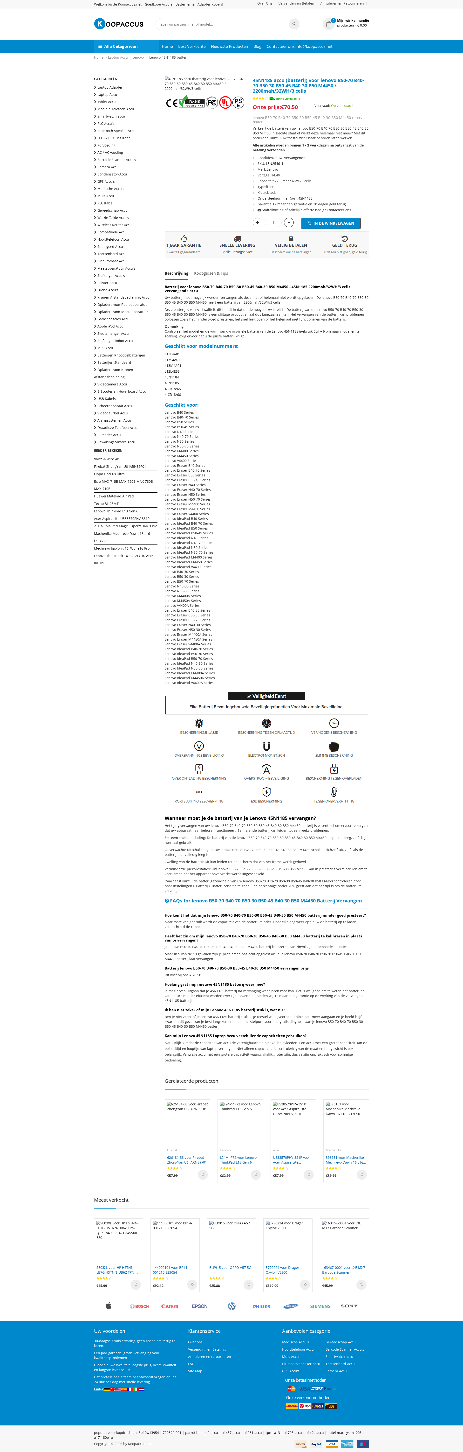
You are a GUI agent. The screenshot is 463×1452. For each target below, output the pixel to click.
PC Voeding (106, 145)
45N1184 (172, 377)
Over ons (195, 1342)
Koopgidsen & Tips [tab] (211, 273)
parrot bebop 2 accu (201, 1432)
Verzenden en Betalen (296, 3)
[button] (346, 23)
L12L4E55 (172, 371)
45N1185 (172, 383)
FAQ (191, 1363)
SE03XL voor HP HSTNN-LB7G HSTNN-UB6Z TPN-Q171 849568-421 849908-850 (117, 1270)
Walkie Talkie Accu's (113, 217)
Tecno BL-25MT (106, 503)
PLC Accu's (105, 123)
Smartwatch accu (111, 116)
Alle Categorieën (121, 46)
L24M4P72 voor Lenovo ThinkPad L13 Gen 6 (238, 1160)
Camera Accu (108, 167)
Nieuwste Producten (229, 46)
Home (167, 46)
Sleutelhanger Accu (113, 333)
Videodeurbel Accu (112, 413)
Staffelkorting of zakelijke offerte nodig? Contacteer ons (306, 210)
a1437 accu (231, 1432)
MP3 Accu (105, 348)
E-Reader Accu (109, 435)
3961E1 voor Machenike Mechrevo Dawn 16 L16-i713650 (345, 1160)
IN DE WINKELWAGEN (333, 223)
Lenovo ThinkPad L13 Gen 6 (116, 511)
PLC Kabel (105, 203)
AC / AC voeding (110, 152)
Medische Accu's (110, 188)
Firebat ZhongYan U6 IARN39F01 (120, 466)
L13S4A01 (172, 359)
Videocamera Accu (112, 384)
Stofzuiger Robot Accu (115, 340)
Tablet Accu (106, 101)
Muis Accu (105, 196)
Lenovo (138, 57)
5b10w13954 (149, 1432)
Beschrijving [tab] (176, 273)
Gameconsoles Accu (113, 319)
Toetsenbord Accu (112, 253)
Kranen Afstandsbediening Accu (123, 297)
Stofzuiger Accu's (111, 275)
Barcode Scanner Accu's (116, 159)
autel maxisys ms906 (344, 1432)
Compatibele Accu (112, 232)
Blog (257, 46)
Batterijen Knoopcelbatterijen (121, 355)
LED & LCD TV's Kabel (114, 138)
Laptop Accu (118, 57)
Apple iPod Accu (110, 326)
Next (241, 81)
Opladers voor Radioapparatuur (123, 304)
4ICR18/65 (173, 388)
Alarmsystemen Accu (114, 420)
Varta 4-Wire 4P (106, 459)
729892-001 (172, 1432)
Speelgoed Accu (110, 246)
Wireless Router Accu (114, 225)
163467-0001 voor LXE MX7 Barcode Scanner (343, 1270)
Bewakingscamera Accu (116, 442)
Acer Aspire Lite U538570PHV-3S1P (122, 518)
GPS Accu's (106, 181)
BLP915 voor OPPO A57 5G (230, 1267)
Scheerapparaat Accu (114, 406)
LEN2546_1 (274, 163)
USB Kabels (106, 398)
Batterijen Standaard (114, 362)
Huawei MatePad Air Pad (114, 496)
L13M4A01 (173, 365)
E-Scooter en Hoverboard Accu (121, 391)
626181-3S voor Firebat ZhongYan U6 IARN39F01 (187, 1160)
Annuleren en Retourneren (342, 3)
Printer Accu (107, 282)
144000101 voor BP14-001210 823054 (170, 1270)
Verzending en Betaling (207, 1349)
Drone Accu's (107, 290)
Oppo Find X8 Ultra (109, 474)
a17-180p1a (103, 1437)
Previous (168, 81)
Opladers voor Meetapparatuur (122, 311)
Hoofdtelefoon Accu (113, 239)
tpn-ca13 (273, 1432)
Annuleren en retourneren (209, 1356)
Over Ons (264, 3)
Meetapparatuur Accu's (116, 268)
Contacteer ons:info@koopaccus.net (300, 46)
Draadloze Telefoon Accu (117, 427)
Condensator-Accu (112, 174)
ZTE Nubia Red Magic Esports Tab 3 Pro (125, 526)
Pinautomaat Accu (112, 261)
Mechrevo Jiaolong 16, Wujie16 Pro (122, 548)
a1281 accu (253, 1432)
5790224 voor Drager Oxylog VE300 (282, 1270)
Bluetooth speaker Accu (116, 130)
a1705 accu (293, 1432)
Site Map (195, 1371)
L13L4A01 (172, 354)
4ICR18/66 (173, 394)
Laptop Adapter (110, 87)
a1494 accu (315, 1432)
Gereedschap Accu (112, 210)
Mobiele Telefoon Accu (115, 109)
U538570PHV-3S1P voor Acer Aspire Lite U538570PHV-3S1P (291, 1160)
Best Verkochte (192, 46)
